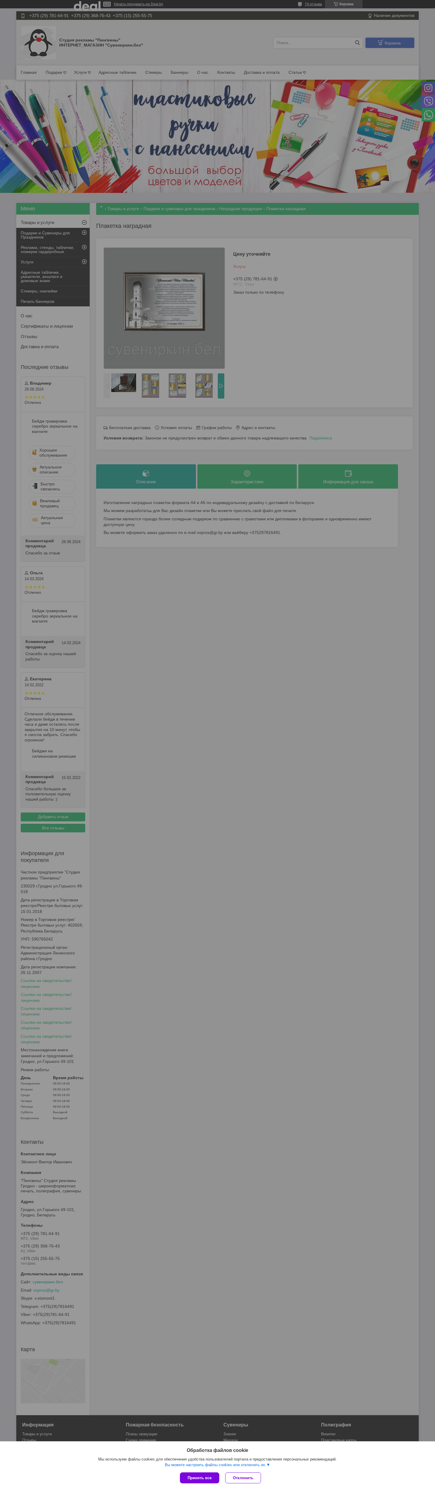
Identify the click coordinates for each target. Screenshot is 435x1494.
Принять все (200, 1478)
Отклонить (243, 1478)
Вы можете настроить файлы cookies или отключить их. (215, 1465)
